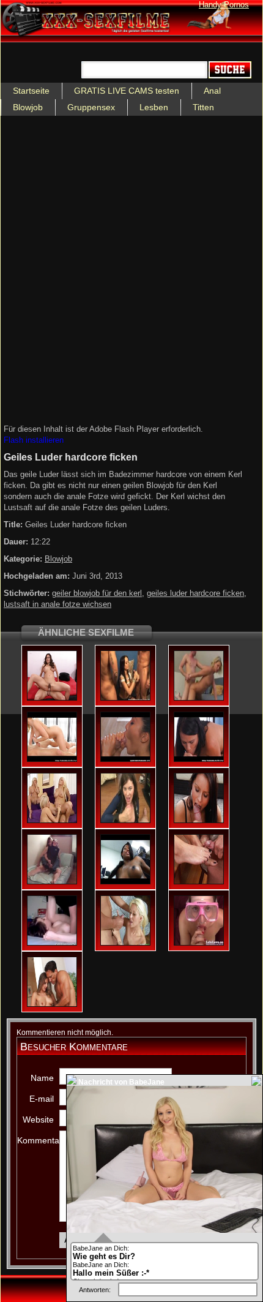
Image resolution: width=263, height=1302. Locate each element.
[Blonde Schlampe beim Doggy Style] (199, 698)
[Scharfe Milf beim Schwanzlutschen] (125, 820)
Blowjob (28, 107)
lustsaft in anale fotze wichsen (57, 604)
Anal (212, 91)
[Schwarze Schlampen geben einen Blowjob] (125, 882)
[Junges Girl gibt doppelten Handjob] (125, 698)
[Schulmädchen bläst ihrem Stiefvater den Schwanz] (199, 882)
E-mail (41, 1099)
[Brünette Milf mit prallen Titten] (52, 698)
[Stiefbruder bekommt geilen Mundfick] (52, 759)
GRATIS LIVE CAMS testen (126, 91)
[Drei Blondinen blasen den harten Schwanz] (52, 820)
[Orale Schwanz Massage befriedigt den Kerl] (199, 759)
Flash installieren (34, 440)
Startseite (31, 91)
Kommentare (35, 1140)
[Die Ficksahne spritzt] (52, 1004)
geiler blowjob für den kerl (97, 593)
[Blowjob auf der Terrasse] (199, 820)
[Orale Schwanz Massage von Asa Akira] (125, 759)
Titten (203, 107)
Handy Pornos (224, 4)
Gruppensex (91, 107)
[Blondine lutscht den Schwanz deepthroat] (125, 943)
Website (38, 1119)
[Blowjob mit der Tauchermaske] (199, 943)
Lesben (153, 107)
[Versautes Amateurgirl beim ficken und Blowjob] (52, 943)
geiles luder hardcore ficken (195, 593)
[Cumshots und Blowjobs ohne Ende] (52, 882)
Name (42, 1078)
